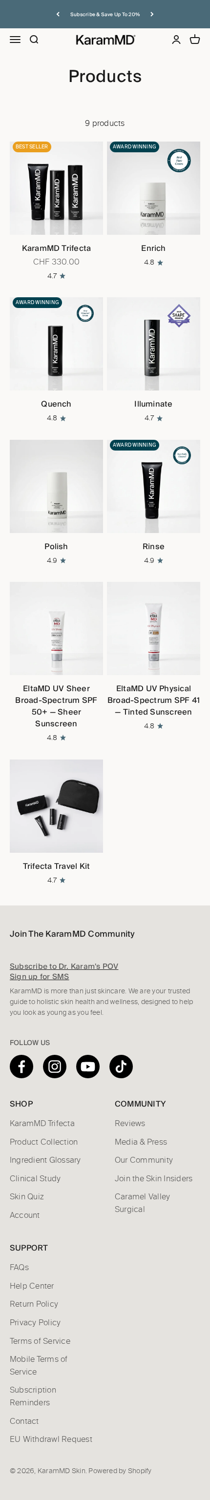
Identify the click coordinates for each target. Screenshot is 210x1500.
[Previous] (58, 14)
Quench (56, 404)
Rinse (154, 546)
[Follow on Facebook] (21, 1066)
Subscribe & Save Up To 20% (105, 14)
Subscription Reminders (33, 1396)
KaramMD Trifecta (56, 248)
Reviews (130, 1124)
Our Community (144, 1160)
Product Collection (44, 1142)
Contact (24, 1421)
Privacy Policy (35, 1323)
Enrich (153, 248)
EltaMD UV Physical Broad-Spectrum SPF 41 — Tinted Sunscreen (153, 700)
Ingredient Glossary (45, 1160)
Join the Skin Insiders (153, 1179)
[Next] (152, 14)
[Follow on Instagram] (55, 1066)
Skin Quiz (27, 1197)
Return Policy (34, 1304)
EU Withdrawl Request (51, 1439)
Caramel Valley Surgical (142, 1203)
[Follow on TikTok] (121, 1066)
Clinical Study (35, 1179)
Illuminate (153, 404)
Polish (56, 546)
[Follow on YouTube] (88, 1066)
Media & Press (141, 1142)
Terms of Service (40, 1341)
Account (25, 1215)
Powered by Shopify (119, 1471)
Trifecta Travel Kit (56, 866)
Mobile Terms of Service (39, 1366)
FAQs (19, 1268)
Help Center (32, 1286)
